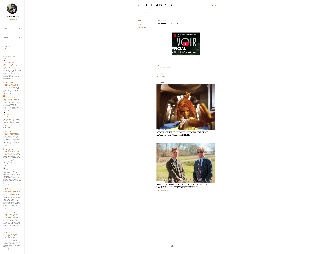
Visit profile (12, 20)
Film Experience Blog (9, 213)
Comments (9, 48)
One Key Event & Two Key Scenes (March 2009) (11, 235)
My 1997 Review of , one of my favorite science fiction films (182, 133)
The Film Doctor (158, 5)
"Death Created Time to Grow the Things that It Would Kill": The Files (183, 185)
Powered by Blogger (179, 245)
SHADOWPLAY (8, 170)
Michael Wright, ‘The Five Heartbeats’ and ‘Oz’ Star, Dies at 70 (11, 85)
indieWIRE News (8, 82)
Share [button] (139, 20)
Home (146, 12)
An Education (7, 171)
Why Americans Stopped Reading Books (10, 133)
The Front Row (7, 115)
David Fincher (142, 27)
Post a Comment (161, 76)
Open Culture (7, 131)
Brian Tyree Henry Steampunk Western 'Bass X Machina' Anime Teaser (12, 65)
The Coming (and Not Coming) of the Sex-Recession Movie (9, 118)
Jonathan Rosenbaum (10, 233)
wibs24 (182, 249)
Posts (8, 46)
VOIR (139, 29)
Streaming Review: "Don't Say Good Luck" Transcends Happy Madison (11, 216)
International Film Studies (11, 98)
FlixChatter (6, 188)
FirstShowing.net (8, 62)
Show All (6, 250)
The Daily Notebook (9, 150)
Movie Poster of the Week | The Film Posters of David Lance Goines (11, 153)
